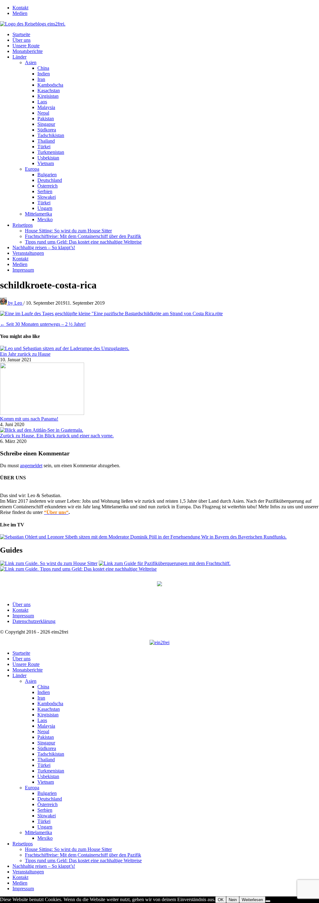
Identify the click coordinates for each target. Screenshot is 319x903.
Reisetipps (22, 225)
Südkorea (46, 129)
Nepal (43, 113)
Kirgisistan (48, 96)
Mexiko (45, 219)
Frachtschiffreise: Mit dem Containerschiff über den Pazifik (83, 236)
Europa (32, 169)
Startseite (21, 34)
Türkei (43, 146)
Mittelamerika (38, 213)
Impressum (23, 270)
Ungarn (44, 208)
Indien (43, 73)
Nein (233, 899)
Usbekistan (48, 157)
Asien (30, 62)
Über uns (21, 40)
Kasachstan (48, 90)
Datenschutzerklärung (33, 621)
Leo (15, 303)
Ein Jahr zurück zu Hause (25, 354)
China (43, 68)
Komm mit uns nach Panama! (29, 418)
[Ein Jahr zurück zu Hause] (64, 348)
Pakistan (45, 118)
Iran (41, 79)
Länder (19, 56)
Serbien (44, 191)
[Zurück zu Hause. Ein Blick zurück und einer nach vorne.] (41, 430)
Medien (19, 13)
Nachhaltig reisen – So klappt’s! (43, 247)
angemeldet (31, 465)
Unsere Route (26, 45)
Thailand (46, 141)
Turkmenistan (50, 152)
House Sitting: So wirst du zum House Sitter (68, 230)
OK (221, 899)
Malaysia (46, 107)
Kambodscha (50, 85)
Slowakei (46, 197)
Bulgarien (47, 174)
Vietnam (45, 163)
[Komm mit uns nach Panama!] (42, 413)
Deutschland (49, 180)
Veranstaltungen (28, 253)
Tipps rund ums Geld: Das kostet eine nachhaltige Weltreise (83, 242)
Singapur (46, 124)
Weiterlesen (252, 899)
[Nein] (267, 901)
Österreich (47, 185)
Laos (42, 101)
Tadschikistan (50, 135)
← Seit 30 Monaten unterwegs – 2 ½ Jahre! (43, 324)
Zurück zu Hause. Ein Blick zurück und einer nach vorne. (57, 435)
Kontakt (20, 7)
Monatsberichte (27, 51)
